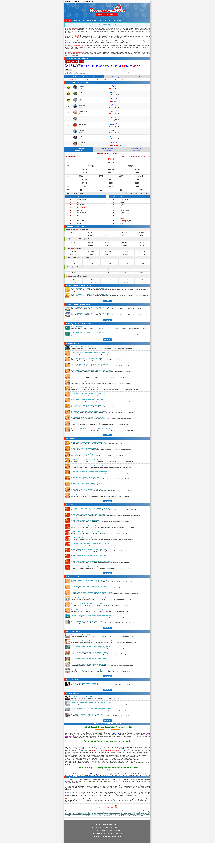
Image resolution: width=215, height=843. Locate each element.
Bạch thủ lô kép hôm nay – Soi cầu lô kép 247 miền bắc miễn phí (89, 364)
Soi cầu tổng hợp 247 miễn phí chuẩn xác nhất (84, 346)
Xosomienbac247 (122, 839)
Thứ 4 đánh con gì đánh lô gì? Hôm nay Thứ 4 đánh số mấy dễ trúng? (91, 646)
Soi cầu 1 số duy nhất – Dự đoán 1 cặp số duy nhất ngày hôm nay (90, 352)
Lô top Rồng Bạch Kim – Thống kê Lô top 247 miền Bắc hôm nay (89, 586)
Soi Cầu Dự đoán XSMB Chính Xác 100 (78, 285)
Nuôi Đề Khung (71, 505)
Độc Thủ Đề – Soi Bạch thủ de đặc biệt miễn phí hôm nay (87, 417)
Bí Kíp (113, 20)
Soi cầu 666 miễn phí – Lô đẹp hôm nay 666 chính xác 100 (87, 609)
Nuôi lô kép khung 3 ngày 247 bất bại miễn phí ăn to (86, 477)
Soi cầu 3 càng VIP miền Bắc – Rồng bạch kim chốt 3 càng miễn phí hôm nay (93, 428)
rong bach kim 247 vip (102, 839)
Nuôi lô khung (108, 839)
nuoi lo (96, 813)
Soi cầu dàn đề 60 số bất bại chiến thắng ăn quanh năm (87, 399)
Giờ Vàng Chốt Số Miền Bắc (74, 577)
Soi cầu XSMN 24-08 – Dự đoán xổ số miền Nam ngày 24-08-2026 (89, 326)
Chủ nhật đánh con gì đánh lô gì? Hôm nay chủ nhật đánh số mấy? (90, 670)
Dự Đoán (75, 20)
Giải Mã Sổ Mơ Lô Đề (72, 693)
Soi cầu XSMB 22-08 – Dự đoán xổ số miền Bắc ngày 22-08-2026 (89, 294)
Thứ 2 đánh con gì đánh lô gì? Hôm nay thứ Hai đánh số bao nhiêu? (90, 634)
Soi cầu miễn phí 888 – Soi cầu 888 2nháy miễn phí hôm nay (88, 604)
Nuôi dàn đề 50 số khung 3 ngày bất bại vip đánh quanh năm (88, 555)
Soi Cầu (81, 20)
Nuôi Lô (88, 20)
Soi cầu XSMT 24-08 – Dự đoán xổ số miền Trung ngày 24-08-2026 (90, 307)
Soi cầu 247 (117, 839)
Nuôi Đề (94, 20)
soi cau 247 (142, 810)
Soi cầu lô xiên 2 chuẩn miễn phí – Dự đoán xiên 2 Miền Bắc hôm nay (91, 370)
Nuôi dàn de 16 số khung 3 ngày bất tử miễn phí (85, 526)
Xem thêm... (107, 301)
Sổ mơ (119, 20)
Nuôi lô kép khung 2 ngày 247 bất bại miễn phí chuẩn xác (87, 459)
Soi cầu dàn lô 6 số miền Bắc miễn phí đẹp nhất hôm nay (87, 387)
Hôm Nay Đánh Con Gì (73, 631)
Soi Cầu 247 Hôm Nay (73, 343)
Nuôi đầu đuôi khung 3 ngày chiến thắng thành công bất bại (88, 514)
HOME (69, 20)
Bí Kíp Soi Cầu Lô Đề (72, 680)
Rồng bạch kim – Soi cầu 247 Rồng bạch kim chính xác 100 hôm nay (90, 580)
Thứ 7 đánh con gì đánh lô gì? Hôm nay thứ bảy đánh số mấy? (89, 664)
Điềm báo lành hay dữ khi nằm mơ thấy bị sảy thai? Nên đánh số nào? (91, 702)
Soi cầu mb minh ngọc (113, 839)
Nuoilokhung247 (93, 839)
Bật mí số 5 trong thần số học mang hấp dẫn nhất (85, 683)
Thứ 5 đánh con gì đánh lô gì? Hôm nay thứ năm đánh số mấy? (89, 652)
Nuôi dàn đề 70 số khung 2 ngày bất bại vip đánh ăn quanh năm (89, 567)
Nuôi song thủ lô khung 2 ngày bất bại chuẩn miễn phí (86, 454)
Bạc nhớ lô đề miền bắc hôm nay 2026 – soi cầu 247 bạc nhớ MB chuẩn (91, 598)
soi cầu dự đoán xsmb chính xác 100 (105, 750)
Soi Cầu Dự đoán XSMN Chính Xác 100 (78, 324)
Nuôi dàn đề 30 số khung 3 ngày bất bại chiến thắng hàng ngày (89, 537)
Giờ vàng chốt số (104, 20)
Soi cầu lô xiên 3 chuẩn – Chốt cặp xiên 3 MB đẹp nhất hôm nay (89, 376)
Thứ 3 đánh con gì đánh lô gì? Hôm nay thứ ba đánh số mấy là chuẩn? (91, 640)
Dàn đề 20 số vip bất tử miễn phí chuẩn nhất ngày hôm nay (88, 393)
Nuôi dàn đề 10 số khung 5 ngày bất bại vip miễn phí (86, 520)
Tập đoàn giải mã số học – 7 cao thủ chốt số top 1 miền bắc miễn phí (91, 615)
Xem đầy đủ (68, 69)
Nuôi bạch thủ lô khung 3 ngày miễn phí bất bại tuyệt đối (87, 465)
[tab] (84, 76)
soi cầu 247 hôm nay (90, 774)
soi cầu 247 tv (97, 839)
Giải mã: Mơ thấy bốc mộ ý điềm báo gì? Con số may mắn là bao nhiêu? (91, 708)
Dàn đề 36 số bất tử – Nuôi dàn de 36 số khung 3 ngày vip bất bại (90, 543)
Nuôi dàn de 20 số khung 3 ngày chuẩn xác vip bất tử (86, 531)
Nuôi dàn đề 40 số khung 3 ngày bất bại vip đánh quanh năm (88, 549)
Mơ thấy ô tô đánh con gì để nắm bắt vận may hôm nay (87, 696)
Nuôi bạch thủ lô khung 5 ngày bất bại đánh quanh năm (87, 483)
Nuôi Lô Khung (71, 438)
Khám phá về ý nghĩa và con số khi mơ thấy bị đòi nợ (86, 714)
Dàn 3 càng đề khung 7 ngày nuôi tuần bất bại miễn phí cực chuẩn (90, 508)
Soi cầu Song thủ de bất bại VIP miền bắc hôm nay (85, 423)
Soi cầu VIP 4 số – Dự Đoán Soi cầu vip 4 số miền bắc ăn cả (88, 382)
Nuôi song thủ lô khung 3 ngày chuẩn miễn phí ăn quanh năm (89, 471)
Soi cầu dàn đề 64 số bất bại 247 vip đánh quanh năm (86, 405)
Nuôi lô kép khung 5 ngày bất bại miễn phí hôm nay (86, 495)
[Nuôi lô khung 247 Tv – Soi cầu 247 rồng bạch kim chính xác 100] (107, 10)
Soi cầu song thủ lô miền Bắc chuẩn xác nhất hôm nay (86, 358)
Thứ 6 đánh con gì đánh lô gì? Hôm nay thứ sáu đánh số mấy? (89, 658)
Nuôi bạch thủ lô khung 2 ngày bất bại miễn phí (84, 448)
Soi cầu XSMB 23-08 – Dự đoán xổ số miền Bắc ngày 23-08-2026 (89, 288)
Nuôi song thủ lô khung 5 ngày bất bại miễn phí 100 (86, 489)
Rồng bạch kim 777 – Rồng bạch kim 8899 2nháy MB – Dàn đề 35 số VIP (91, 592)
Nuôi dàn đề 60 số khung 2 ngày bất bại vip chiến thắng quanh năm (90, 561)
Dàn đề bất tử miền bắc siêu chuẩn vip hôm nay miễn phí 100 (88, 411)
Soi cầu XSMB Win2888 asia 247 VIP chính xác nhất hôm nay (88, 621)
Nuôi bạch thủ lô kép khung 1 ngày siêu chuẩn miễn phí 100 (88, 442)
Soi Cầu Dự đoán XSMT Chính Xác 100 (78, 304)
